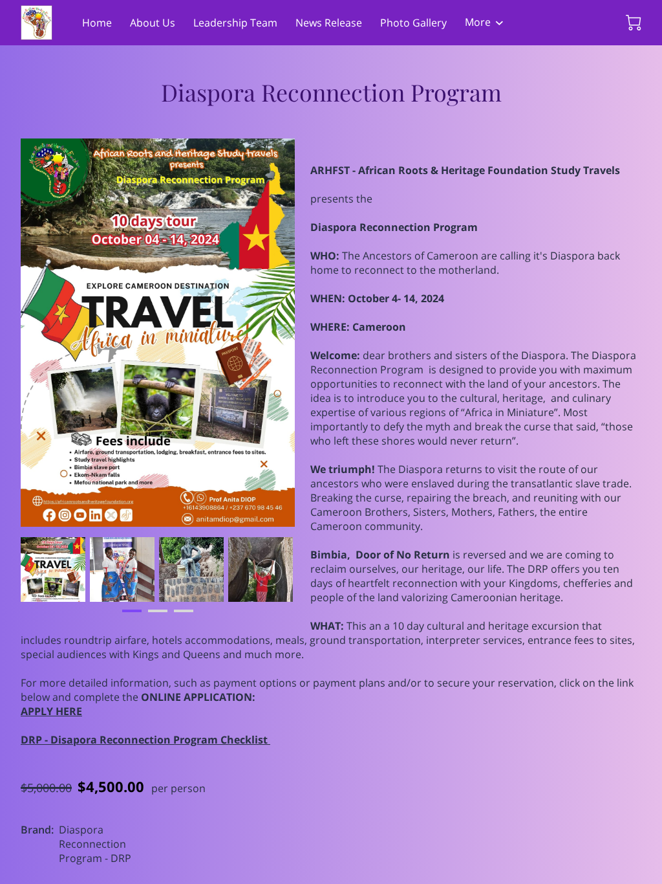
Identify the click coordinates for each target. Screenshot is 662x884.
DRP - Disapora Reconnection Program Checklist (145, 740)
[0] (633, 22)
